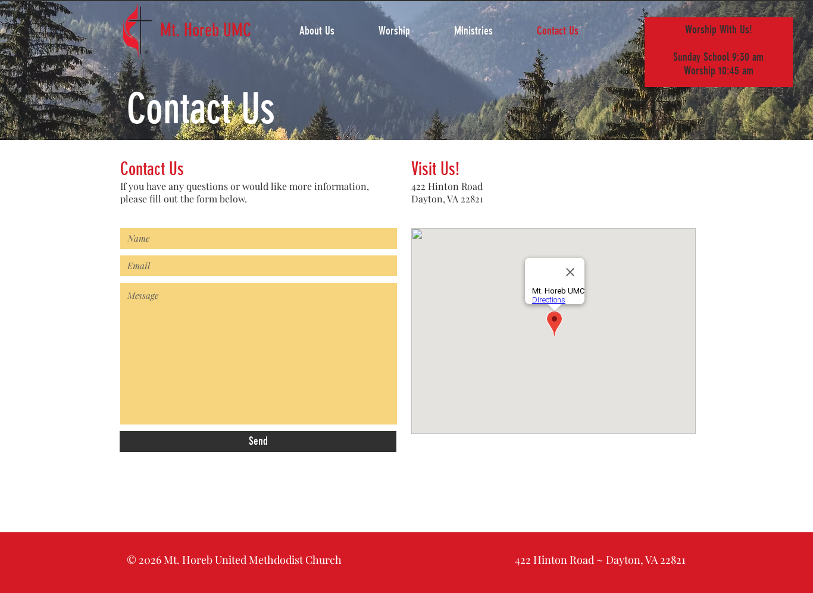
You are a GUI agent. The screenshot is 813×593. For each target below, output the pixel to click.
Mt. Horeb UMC (205, 30)
